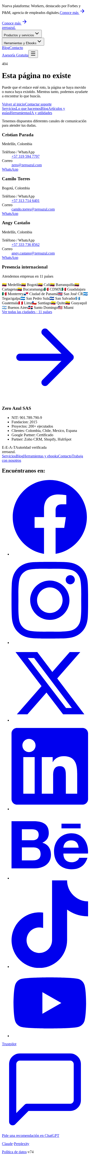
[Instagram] (50, 643)
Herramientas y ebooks (40, 456)
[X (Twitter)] (50, 720)
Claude (7, 1144)
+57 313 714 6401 (26, 201)
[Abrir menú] (33, 54)
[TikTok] (50, 967)
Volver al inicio (13, 104)
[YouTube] (50, 1036)
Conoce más (69, 13)
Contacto (16, 48)
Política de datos (14, 1152)
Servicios (9, 456)
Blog (5, 48)
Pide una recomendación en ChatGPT (30, 1135)
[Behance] (50, 878)
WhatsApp (10, 169)
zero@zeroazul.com (27, 165)
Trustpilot (9, 1044)
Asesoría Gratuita (15, 55)
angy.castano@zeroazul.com (33, 253)
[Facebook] (50, 554)
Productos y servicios (19, 35)
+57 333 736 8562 (26, 245)
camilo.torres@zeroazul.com (33, 209)
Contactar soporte (38, 104)
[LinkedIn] (50, 809)
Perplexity (21, 1144)
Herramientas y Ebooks (20, 43)
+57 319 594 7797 (26, 156)
